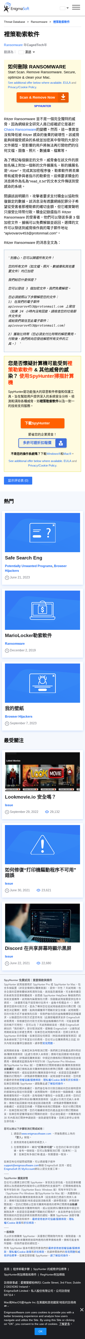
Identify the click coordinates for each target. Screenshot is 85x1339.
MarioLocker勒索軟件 (28, 635)
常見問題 (47, 1043)
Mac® (67, 453)
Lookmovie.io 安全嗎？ (30, 797)
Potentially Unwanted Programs (28, 566)
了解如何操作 (55, 1083)
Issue (9, 805)
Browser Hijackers (18, 716)
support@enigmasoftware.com (21, 1165)
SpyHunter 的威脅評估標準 (50, 1269)
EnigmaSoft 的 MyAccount (19, 1169)
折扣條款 (73, 1080)
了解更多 (64, 1323)
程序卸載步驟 (21, 1269)
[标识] (16, 7)
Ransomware (39, 21)
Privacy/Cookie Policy (22, 87)
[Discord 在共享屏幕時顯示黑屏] (42, 923)
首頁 (7, 1269)
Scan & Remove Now (37, 97)
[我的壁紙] (42, 683)
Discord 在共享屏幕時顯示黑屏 (38, 948)
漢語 (68, 8)
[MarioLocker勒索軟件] (42, 610)
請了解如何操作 (59, 1255)
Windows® (53, 453)
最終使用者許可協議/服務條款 (49, 1219)
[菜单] (76, 8)
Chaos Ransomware (20, 130)
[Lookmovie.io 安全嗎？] (42, 771)
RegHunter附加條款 (52, 1274)
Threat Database (14, 21)
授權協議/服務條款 (30, 1080)
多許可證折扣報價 (37, 443)
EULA (67, 82)
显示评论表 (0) (18, 480)
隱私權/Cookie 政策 (54, 1080)
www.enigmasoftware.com (36, 1133)
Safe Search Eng (23, 557)
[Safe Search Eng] (42, 532)
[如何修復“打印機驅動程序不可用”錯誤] (42, 844)
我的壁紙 (14, 708)
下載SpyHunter (37, 423)
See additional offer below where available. (35, 82)
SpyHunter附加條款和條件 (20, 1274)
